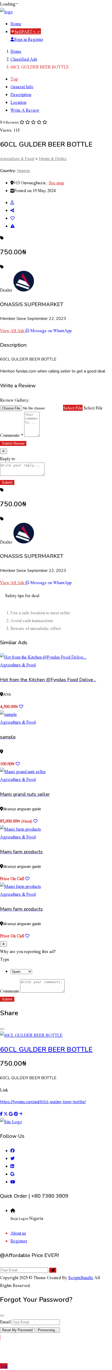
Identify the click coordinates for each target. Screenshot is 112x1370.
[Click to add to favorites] (21, 706)
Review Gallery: (14, 400)
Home (15, 23)
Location (18, 102)
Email (5, 1321)
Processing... (48, 1330)
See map (56, 182)
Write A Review (24, 110)
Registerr (18, 1240)
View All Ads (13, 330)
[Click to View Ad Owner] (12, 202)
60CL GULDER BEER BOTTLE (46, 1049)
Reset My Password (17, 1330)
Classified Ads (23, 59)
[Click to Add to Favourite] (12, 218)
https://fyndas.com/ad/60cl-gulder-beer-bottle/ (43, 1102)
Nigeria (23, 171)
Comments (9, 991)
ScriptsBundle (80, 1277)
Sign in (21, 39)
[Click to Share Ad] (12, 210)
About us (18, 1233)
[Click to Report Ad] (12, 226)
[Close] (2, 1029)
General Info (21, 86)
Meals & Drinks (52, 159)
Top (14, 78)
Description (20, 94)
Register (35, 39)
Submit (7, 999)
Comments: (11, 435)
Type (4, 959)
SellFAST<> (28, 31)
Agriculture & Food (17, 159)
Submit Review (13, 443)
